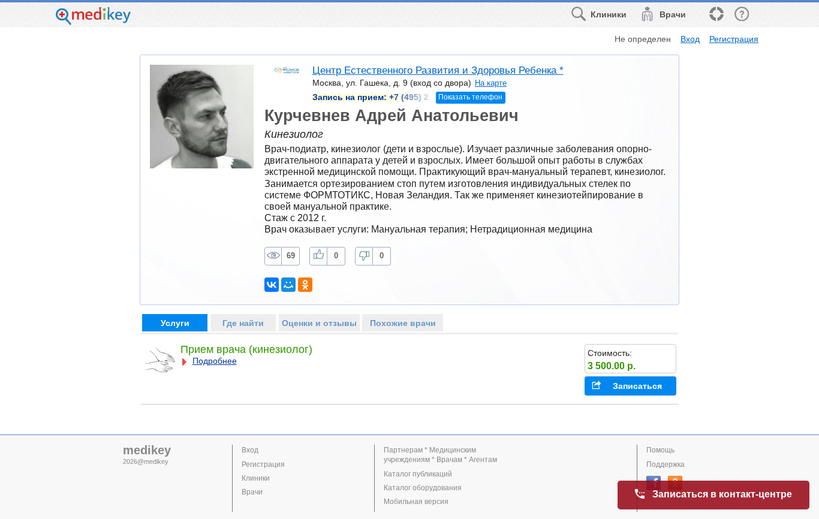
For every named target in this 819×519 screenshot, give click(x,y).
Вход (690, 39)
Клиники (256, 478)
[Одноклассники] (305, 284)
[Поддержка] (716, 14)
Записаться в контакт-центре (722, 494)
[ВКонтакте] (271, 284)
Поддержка (665, 464)
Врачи (252, 492)
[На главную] (93, 22)
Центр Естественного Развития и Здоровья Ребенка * (438, 70)
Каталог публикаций (418, 474)
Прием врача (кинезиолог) (246, 349)
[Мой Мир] (288, 284)
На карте (491, 83)
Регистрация (733, 39)
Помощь (660, 450)
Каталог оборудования (423, 488)
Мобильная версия (416, 501)
